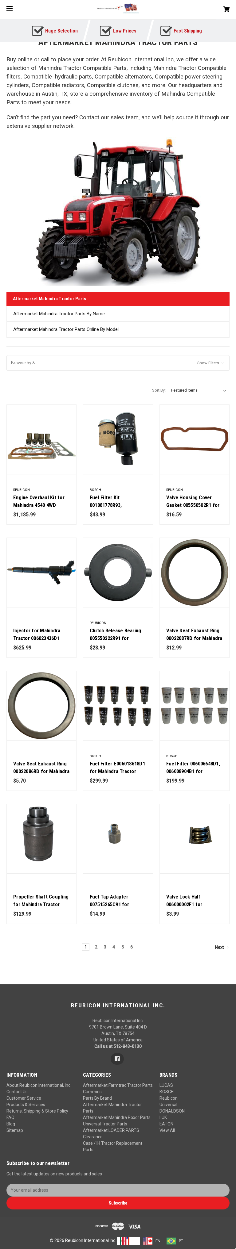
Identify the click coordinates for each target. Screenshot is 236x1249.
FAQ (10, 1117)
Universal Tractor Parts (105, 1123)
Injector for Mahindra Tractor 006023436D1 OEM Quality (36, 638)
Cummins (92, 1091)
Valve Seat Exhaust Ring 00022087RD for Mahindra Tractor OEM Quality (194, 638)
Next (220, 947)
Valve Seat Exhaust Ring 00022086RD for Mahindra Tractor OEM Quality (41, 771)
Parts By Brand (97, 1098)
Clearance (93, 1136)
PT (181, 1241)
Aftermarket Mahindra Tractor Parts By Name (59, 313)
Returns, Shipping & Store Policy (37, 1111)
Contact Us (17, 1091)
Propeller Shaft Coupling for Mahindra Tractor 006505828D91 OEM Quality (41, 908)
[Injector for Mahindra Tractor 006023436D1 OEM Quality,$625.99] (41, 572)
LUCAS (166, 1085)
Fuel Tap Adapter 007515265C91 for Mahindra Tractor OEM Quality (114, 908)
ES (134, 1241)
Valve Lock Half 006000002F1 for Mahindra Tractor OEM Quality (191, 908)
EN (157, 1241)
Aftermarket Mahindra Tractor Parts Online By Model (66, 329)
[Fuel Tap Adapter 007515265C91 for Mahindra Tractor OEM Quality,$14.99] (118, 838)
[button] (118, 363)
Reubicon (168, 1098)
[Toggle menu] (14, 8)
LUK (163, 1117)
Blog (10, 1123)
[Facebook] (117, 1059)
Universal (168, 1104)
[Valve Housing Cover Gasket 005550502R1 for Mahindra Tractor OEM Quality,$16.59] (194, 439)
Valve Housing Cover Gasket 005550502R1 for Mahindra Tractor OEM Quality (193, 509)
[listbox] (199, 390)
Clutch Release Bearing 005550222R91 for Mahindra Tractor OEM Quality (115, 642)
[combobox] (128, 1241)
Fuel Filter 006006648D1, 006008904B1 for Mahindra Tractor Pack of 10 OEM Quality (194, 775)
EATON (166, 1123)
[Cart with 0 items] (207, 7)
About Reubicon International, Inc (38, 1085)
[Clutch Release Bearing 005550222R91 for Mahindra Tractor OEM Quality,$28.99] (118, 572)
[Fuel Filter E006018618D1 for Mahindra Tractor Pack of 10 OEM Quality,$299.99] (118, 705)
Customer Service (23, 1098)
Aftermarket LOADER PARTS (111, 1130)
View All (167, 1130)
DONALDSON (172, 1111)
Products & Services (25, 1104)
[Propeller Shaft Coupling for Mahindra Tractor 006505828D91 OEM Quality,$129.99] (41, 838)
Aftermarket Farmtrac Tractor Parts (118, 1085)
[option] (151, 1241)
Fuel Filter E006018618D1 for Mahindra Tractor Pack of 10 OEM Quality (117, 771)
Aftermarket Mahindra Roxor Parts (117, 1117)
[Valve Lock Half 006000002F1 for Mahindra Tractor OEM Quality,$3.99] (194, 838)
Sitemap (14, 1130)
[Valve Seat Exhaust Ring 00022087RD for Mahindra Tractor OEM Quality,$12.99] (194, 572)
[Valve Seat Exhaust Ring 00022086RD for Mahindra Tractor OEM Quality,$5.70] (41, 705)
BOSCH (166, 1091)
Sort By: (159, 390)
